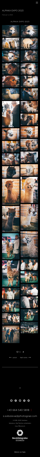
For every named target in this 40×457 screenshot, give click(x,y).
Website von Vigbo (20, 452)
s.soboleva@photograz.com (20, 416)
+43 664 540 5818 (18, 410)
